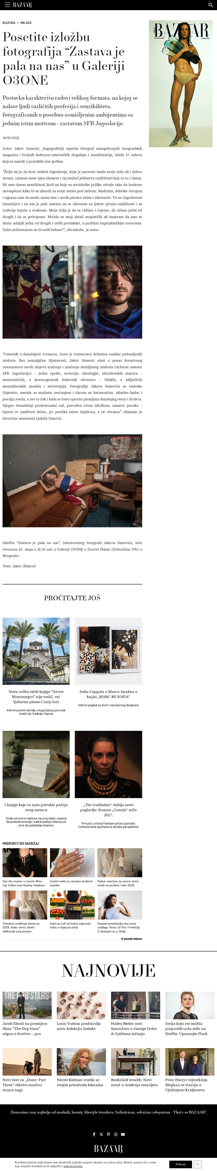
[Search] (211, 5)
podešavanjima (73, 1166)
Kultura (9, 23)
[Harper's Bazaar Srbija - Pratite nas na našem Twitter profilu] (101, 1134)
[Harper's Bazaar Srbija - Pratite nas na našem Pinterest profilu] (108, 1134)
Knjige (26, 23)
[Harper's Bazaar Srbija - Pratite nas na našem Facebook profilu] (94, 1134)
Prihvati (181, 1164)
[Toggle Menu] (7, 5)
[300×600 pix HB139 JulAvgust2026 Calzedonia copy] (181, 83)
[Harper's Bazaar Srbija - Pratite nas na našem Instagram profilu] (115, 1134)
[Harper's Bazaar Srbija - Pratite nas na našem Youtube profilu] (123, 1134)
